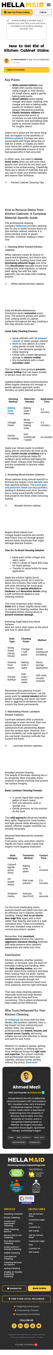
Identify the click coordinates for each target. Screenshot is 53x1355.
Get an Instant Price (36, 1215)
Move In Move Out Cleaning (13, 1236)
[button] (48, 4)
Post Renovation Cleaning (12, 1242)
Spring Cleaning (12, 1268)
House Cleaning (12, 1217)
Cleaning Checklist (13, 1213)
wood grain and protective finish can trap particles (26, 486)
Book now (31, 1062)
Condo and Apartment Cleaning (9, 1223)
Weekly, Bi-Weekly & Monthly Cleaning (13, 1274)
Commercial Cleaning (10, 1257)
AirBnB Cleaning (12, 1252)
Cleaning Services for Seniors (13, 1263)
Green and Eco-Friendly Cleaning (12, 1248)
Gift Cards (34, 1230)
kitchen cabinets (14, 138)
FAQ (31, 1223)
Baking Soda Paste (11, 410)
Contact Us (34, 1227)
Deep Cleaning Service (11, 1230)
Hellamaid (35, 1092)
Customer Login (37, 1219)
